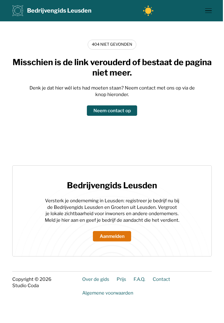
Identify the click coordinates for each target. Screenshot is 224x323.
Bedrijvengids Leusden (59, 10)
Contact (161, 279)
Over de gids (95, 279)
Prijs (121, 279)
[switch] (148, 11)
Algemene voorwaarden (107, 293)
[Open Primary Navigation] (208, 10)
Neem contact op (112, 110)
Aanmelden (112, 236)
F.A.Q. (139, 279)
